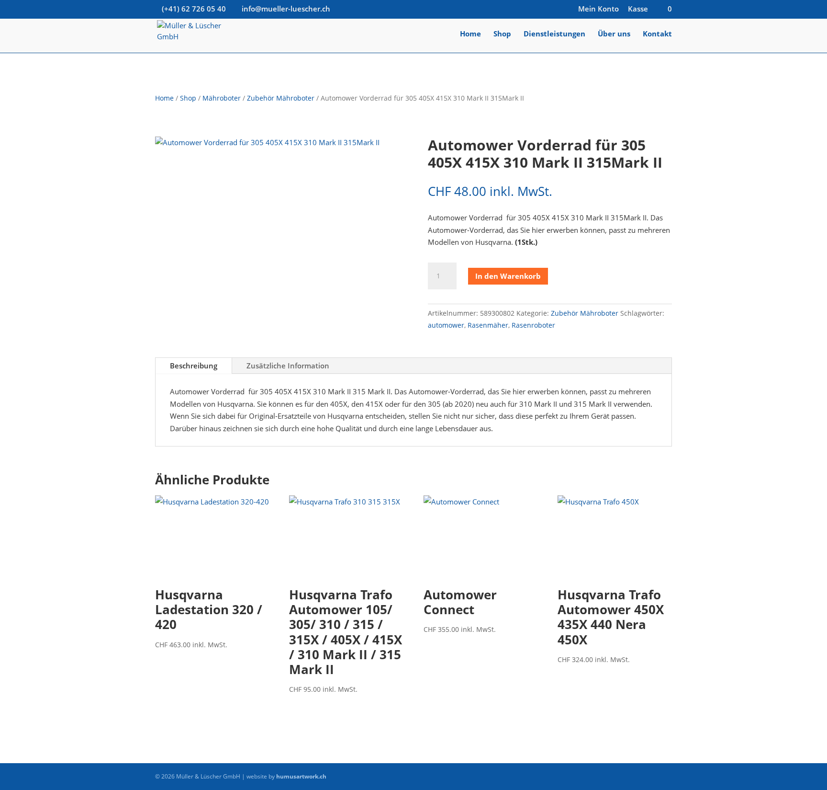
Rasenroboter (533, 325)
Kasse (638, 9)
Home (470, 34)
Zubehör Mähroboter (280, 98)
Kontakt (657, 34)
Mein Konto (598, 9)
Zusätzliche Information (287, 365)
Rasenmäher (488, 325)
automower (446, 325)
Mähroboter (221, 98)
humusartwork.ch (301, 776)
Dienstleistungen (554, 34)
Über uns (614, 34)
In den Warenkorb (508, 276)
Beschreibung (193, 365)
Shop (502, 34)
